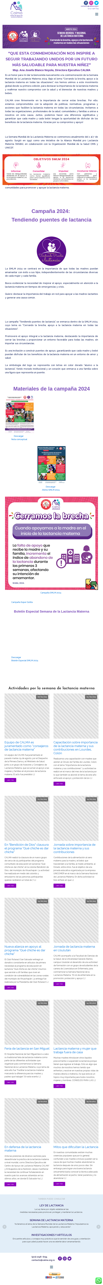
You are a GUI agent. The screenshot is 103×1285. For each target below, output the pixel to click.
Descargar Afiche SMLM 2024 (51, 488)
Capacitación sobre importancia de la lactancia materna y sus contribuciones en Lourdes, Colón (76, 748)
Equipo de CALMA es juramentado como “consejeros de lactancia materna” (26, 746)
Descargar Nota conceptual (19, 438)
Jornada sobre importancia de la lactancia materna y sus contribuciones (74, 848)
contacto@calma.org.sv (90, 6)
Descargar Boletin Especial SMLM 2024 (24, 659)
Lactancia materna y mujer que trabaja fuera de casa (75, 1050)
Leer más (10, 780)
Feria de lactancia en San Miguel (27, 1048)
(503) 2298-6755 (93, 8)
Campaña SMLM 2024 (50, 593)
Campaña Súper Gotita (22, 602)
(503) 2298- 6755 (39, 1257)
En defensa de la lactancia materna (23, 1148)
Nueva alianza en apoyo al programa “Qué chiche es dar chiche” (25, 950)
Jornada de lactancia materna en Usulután (74, 948)
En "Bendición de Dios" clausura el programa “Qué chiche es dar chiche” (27, 848)
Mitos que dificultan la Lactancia (76, 1147)
